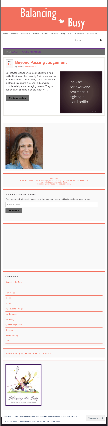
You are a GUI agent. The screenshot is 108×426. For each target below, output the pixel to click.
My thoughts (10, 314)
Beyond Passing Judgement (41, 62)
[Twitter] (18, 3)
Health (36, 33)
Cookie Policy (55, 421)
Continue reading (17, 98)
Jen (18, 67)
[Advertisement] (54, 247)
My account (92, 33)
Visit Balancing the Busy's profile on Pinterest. (28, 353)
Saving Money (11, 335)
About (45, 33)
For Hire (54, 33)
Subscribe (14, 210)
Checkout (79, 33)
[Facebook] (9, 3)
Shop (63, 33)
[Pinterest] (4, 3)
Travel (8, 341)
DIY (7, 287)
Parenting (9, 319)
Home (5, 33)
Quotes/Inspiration (29, 67)
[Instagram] (13, 3)
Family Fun (25, 33)
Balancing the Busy (13, 282)
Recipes (14, 33)
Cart (70, 33)
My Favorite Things (14, 309)
